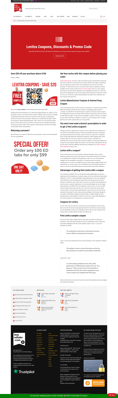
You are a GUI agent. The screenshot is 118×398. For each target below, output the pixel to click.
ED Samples (28, 16)
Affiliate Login (51, 353)
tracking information (70, 383)
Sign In (49, 363)
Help (51, 16)
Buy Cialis (39, 335)
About (49, 333)
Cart (68, 16)
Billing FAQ (50, 337)
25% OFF (83, 16)
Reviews (38, 16)
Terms (49, 359)
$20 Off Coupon (40, 352)
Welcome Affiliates (52, 350)
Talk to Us (102, 0)
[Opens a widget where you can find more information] (112, 395)
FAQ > (39, 0)
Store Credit (51, 342)
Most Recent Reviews (53, 335)
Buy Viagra (39, 333)
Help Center (96, 0)
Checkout (75, 16)
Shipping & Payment (89, 0)
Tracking (82, 0)
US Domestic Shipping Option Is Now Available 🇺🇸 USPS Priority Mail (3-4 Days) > (59, 396)
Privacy (50, 357)
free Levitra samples (86, 88)
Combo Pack (39, 342)
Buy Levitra (39, 337)
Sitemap (50, 366)
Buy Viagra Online (66, 81)
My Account (73, 0)
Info (45, 16)
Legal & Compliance (52, 355)
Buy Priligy (39, 340)
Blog (78, 0)
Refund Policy (51, 344)
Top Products (17, 16)
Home (14, 20)
